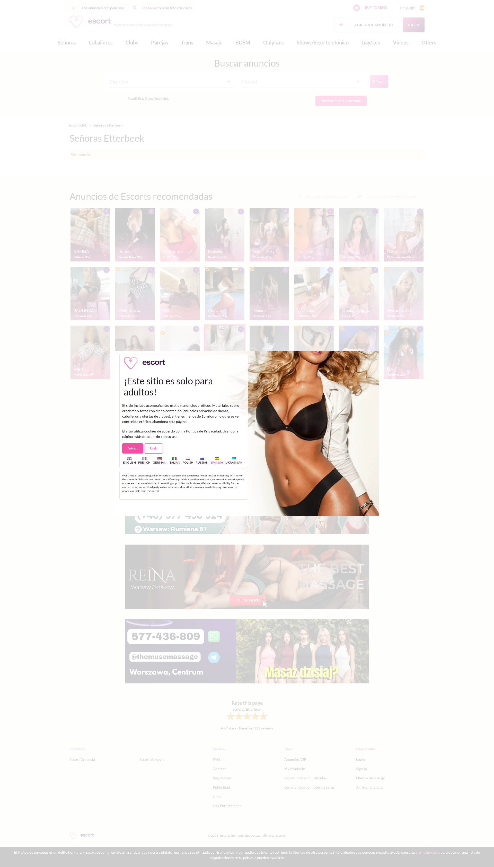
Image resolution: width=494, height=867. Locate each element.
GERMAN (159, 462)
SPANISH (217, 462)
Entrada (132, 448)
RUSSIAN (202, 462)
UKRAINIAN (234, 462)
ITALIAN (174, 462)
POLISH (187, 462)
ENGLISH (129, 462)
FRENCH (144, 462)
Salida (153, 448)
